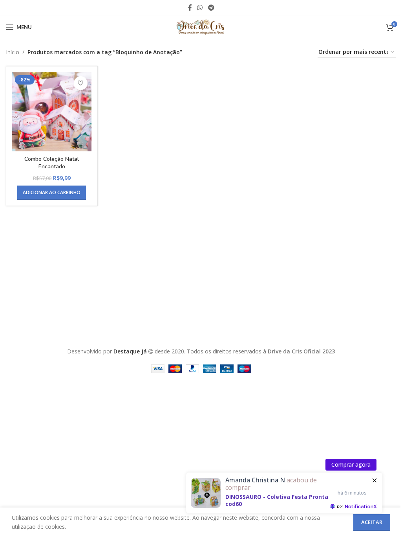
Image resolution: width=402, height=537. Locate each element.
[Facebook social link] (190, 7)
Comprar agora (351, 464)
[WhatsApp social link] (200, 7)
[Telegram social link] (211, 7)
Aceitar (371, 522)
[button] (51, 193)
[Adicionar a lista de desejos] (81, 83)
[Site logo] (201, 26)
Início (12, 52)
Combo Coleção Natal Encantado (51, 163)
